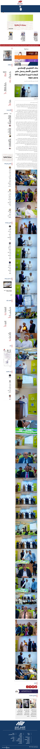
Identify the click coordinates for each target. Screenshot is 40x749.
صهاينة (10, 377)
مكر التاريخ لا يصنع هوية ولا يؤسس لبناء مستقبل (9, 74)
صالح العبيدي (5, 326)
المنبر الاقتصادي (11, 734)
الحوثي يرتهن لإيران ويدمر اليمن (5, 323)
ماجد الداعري (5, 93)
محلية (28, 733)
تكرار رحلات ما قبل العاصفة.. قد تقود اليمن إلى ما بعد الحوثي (9, 311)
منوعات (28, 740)
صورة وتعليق (19, 739)
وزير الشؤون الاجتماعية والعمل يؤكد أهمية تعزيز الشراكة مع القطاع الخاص (18, 45)
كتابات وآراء (8, 300)
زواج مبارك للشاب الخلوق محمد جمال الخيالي (9, 214)
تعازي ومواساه (27, 739)
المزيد (11, 295)
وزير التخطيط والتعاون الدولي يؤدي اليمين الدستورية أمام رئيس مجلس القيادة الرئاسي (10, 37)
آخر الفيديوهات (8, 279)
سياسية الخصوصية (28, 742)
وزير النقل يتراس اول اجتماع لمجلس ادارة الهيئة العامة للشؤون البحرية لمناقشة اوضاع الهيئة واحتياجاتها (22, 38)
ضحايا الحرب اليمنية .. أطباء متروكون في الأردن (8, 291)
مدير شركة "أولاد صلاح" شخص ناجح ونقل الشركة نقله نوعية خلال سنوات (7, 54)
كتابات (28, 738)
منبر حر (13, 737)
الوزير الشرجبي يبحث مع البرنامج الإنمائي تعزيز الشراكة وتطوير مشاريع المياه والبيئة (9, 142)
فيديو (13, 740)
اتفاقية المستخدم (20, 742)
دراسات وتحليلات (20, 735)
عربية (21, 733)
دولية (13, 733)
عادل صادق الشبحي (9, 104)
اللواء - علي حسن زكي (10, 80)
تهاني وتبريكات (19, 740)
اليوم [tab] (10, 113)
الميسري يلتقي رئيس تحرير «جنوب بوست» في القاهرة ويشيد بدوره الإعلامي (9, 131)
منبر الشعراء (20, 738)
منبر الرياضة (27, 737)
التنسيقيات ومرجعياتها (4, 72)
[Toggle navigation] (20, 7)
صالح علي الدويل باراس (5, 75)
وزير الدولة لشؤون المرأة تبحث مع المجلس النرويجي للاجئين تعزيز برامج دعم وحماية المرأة (33, 713)
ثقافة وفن (12, 738)
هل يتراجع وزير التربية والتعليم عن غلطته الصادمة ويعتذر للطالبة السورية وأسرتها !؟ (5, 87)
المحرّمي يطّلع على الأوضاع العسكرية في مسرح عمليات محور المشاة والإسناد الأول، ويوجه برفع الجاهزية (35, 38)
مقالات (21, 737)
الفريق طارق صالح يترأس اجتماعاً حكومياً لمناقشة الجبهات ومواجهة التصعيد (26, 713)
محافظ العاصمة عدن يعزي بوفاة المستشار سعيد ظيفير (9, 269)
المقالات (9, 65)
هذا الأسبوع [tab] (6, 113)
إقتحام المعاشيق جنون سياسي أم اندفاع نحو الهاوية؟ (9, 335)
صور (10, 346)
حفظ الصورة (36, 98)
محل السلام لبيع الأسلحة (10, 101)
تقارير (29, 734)
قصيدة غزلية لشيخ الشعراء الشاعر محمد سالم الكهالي (9, 387)
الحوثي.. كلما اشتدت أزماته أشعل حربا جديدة (5, 309)
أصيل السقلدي (9, 317)
